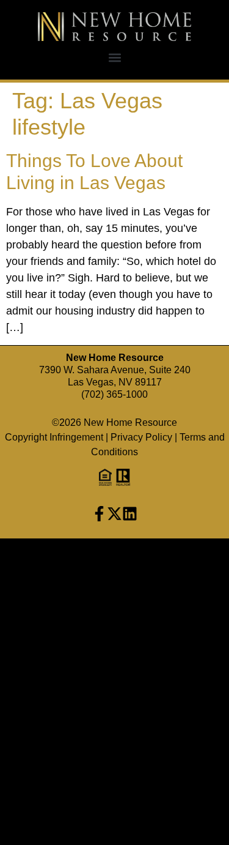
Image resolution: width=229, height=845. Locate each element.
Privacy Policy (141, 437)
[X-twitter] (114, 513)
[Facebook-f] (99, 513)
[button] (114, 57)
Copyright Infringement (54, 437)
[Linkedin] (129, 513)
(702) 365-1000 (114, 394)
